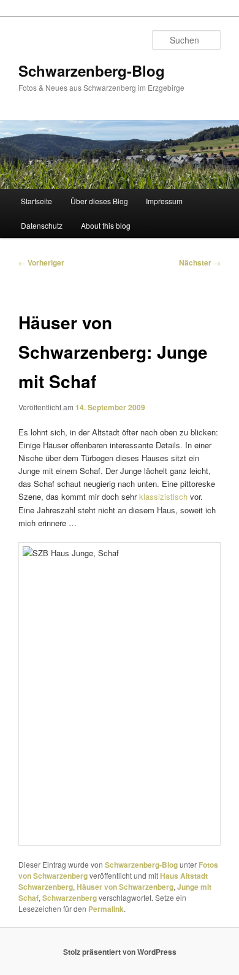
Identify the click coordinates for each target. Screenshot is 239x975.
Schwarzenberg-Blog (91, 70)
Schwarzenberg (69, 897)
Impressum (164, 201)
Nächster (200, 262)
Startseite (36, 201)
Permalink (106, 908)
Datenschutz (42, 225)
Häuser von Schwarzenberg (125, 886)
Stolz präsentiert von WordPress (119, 951)
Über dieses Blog (99, 201)
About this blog (106, 225)
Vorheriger (41, 262)
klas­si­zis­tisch (163, 496)
